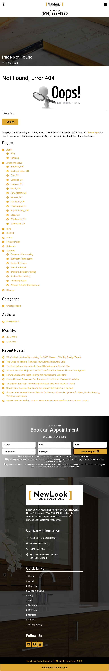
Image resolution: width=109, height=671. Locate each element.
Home (9, 237)
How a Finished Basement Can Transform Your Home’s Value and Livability (42, 379)
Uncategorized (13, 306)
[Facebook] (34, 644)
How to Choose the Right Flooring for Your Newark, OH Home (36, 375)
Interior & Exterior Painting (23, 272)
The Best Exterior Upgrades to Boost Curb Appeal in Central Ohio (38, 366)
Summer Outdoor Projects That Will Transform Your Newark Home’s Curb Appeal (45, 370)
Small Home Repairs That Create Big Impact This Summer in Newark (39, 388)
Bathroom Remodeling (22, 259)
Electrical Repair (18, 267)
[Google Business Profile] (28, 644)
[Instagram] (40, 644)
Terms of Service (80, 456)
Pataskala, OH (18, 201)
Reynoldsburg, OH (20, 210)
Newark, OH (16, 197)
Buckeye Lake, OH (20, 171)
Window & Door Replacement (25, 285)
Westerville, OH (18, 219)
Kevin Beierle (12, 321)
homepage (93, 132)
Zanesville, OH (18, 223)
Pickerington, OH (19, 206)
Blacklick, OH (17, 166)
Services (10, 250)
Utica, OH (15, 215)
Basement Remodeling (22, 254)
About (9, 150)
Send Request (89, 451)
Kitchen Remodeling (20, 276)
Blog (8, 229)
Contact (10, 233)
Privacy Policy (13, 242)
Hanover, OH (17, 184)
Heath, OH (16, 188)
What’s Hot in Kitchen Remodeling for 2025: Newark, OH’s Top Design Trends (43, 357)
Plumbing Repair (19, 280)
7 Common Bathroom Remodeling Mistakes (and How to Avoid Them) (40, 383)
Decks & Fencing (19, 263)
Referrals (11, 246)
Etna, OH (15, 175)
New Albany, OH (19, 193)
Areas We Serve (14, 163)
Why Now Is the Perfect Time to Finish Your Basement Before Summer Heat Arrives (47, 400)
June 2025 (11, 337)
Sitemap (10, 290)
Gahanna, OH (17, 180)
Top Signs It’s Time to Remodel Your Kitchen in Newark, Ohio (35, 362)
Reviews (15, 158)
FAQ (13, 153)
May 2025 (11, 341)
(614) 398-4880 (54, 13)
